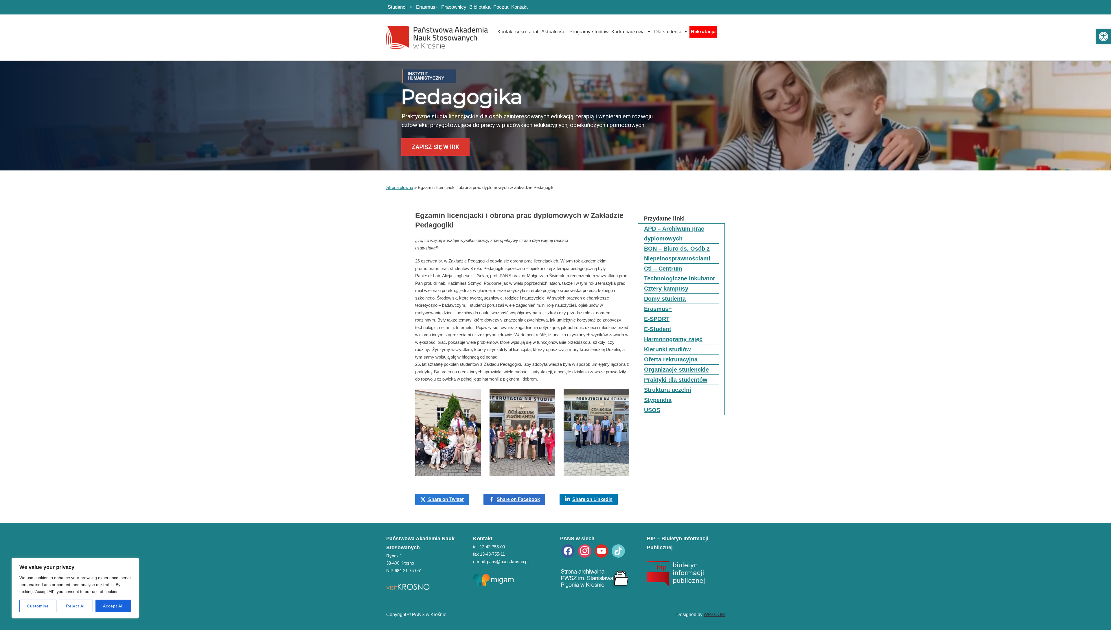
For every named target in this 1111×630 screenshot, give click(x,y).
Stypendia (658, 400)
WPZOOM (714, 614)
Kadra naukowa (628, 31)
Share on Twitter (445, 499)
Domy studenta (665, 298)
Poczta (500, 7)
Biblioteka (479, 7)
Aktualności (553, 31)
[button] (1103, 36)
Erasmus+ (427, 7)
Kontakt (519, 7)
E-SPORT (656, 319)
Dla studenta (667, 31)
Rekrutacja (703, 31)
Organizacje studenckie (676, 369)
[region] (75, 588)
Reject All (76, 606)
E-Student (657, 329)
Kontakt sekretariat (517, 31)
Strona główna (399, 187)
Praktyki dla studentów (675, 379)
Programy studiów (588, 31)
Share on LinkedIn (592, 499)
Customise (38, 606)
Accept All (113, 606)
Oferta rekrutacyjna (671, 359)
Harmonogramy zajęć (673, 339)
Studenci (397, 7)
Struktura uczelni (667, 390)
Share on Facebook (518, 499)
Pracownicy (453, 7)
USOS (652, 410)
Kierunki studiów (667, 349)
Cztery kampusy (666, 288)
